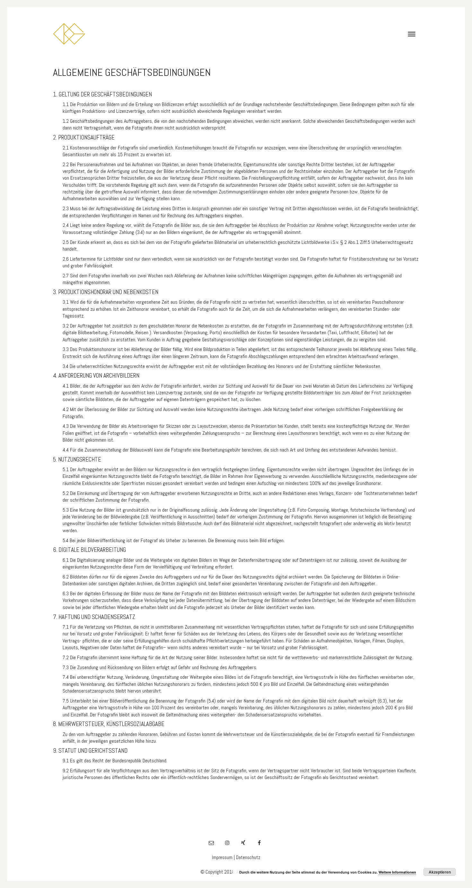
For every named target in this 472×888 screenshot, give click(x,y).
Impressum (222, 857)
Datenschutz (248, 857)
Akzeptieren (440, 872)
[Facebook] (259, 842)
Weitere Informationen (397, 872)
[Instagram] (227, 842)
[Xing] (243, 842)
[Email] (211, 842)
